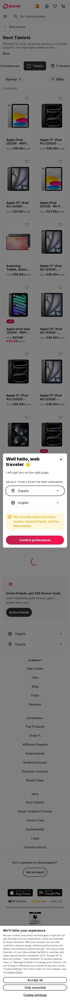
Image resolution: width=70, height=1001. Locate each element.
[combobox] (35, 490)
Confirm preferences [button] (35, 540)
